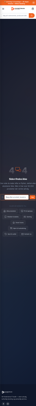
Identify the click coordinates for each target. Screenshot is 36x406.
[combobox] (15, 15)
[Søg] (32, 15)
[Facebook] (3, 404)
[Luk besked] (33, 2)
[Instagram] (8, 404)
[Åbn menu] (3, 9)
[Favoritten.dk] (18, 8)
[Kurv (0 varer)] (33, 9)
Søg (32, 197)
